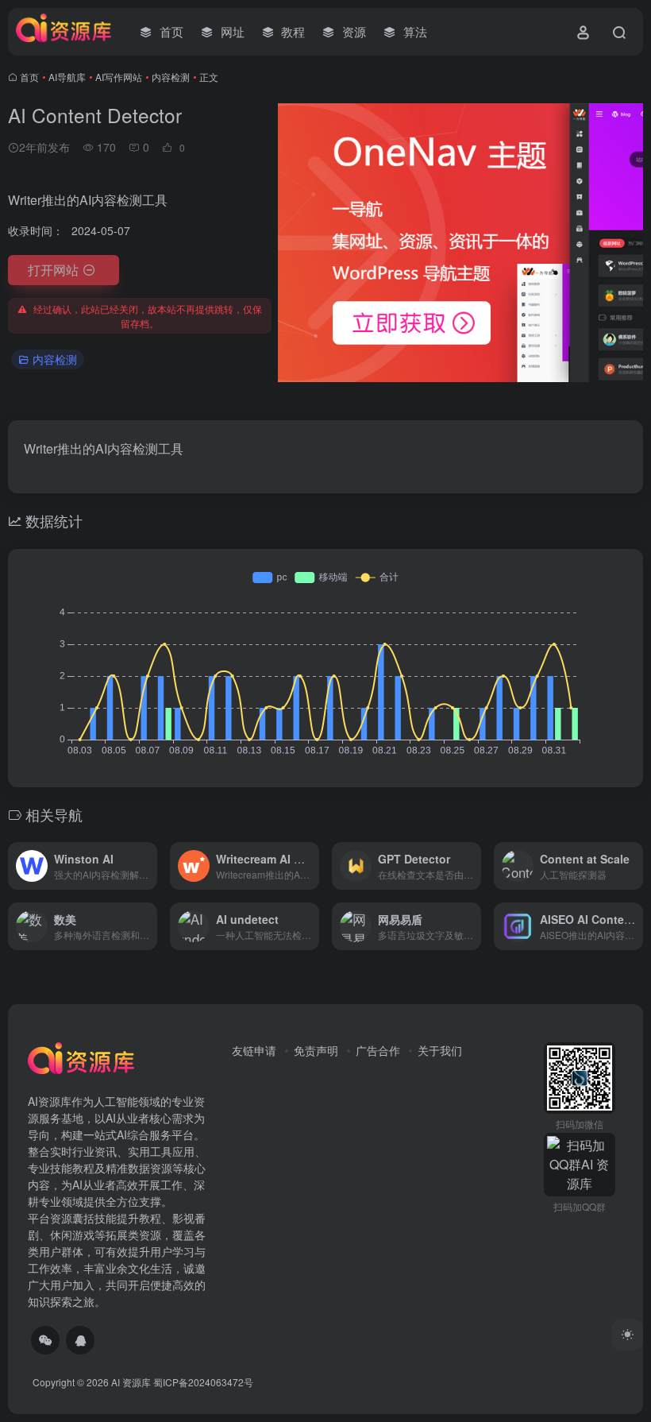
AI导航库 (67, 76)
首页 (29, 76)
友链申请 (254, 1050)
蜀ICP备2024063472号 (203, 1382)
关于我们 (440, 1050)
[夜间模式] (627, 1335)
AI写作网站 (118, 76)
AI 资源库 (131, 1382)
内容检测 (171, 76)
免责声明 (316, 1050)
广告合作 (378, 1050)
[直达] (148, 865)
